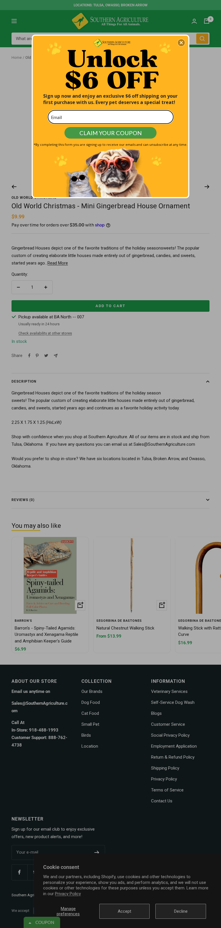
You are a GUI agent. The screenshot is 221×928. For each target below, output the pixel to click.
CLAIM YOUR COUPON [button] (110, 132)
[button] (181, 42)
